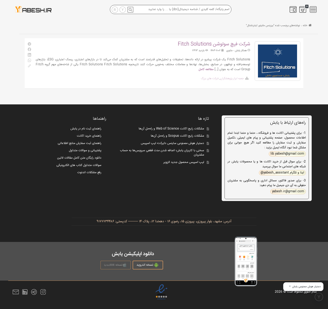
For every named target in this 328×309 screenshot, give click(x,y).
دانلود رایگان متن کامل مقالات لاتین (79, 157)
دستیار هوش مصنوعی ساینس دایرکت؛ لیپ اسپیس (172, 143)
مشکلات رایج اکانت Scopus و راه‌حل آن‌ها (177, 135)
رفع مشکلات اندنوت (89, 172)
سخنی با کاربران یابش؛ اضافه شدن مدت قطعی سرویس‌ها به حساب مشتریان (162, 152)
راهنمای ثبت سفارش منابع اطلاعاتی (79, 143)
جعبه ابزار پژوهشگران (232, 78)
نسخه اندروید (144, 265)
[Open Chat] (318, 296)
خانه (305, 25)
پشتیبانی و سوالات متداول (85, 150)
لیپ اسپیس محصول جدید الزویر (183, 162)
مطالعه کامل (206, 69)
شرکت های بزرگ (210, 78)
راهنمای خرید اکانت (89, 135)
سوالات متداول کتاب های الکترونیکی (78, 165)
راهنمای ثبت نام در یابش (85, 128)
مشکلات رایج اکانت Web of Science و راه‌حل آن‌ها (171, 128)
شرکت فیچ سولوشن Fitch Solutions (214, 44)
